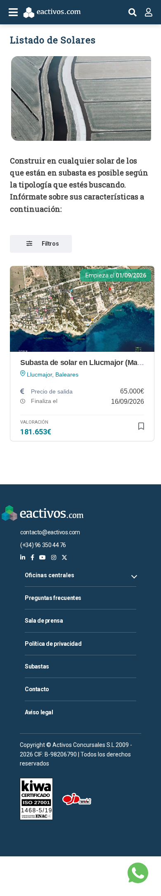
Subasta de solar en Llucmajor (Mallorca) (89, 362)
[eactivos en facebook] (32, 557)
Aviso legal (39, 712)
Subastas (37, 666)
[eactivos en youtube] (42, 557)
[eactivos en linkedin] (22, 557)
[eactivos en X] (64, 557)
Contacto (37, 689)
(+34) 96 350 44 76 (43, 545)
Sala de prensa (44, 620)
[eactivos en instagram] (53, 557)
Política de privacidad (53, 643)
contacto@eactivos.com (50, 532)
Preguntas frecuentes (53, 598)
